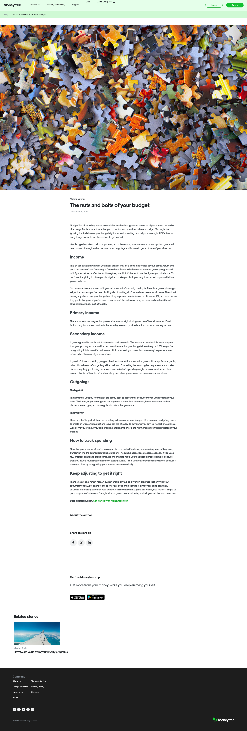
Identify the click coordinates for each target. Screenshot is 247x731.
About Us (17, 681)
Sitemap (35, 692)
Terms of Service (38, 681)
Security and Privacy (56, 4)
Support (75, 4)
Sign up (235, 5)
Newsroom (18, 692)
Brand (15, 697)
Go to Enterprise (104, 1)
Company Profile (20, 686)
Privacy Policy (37, 686)
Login (214, 5)
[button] (34, 4)
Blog (88, 1)
